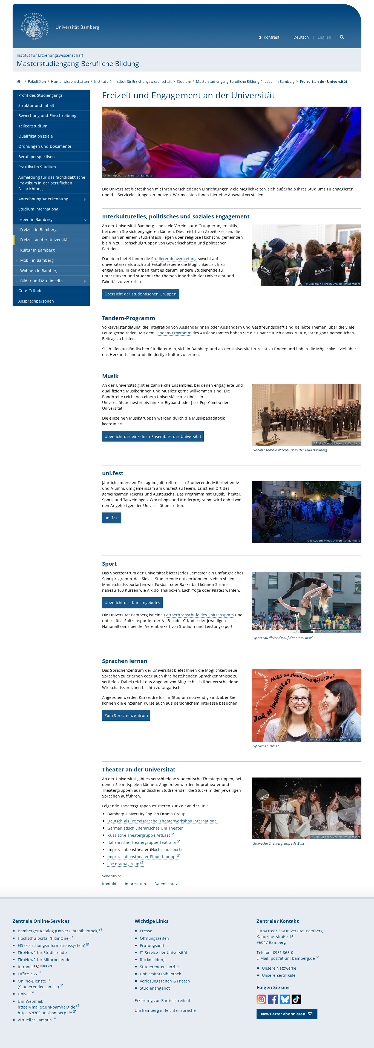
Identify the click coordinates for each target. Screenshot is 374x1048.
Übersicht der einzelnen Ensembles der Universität (153, 436)
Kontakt (109, 883)
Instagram (261, 999)
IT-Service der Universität (163, 952)
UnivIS (24, 993)
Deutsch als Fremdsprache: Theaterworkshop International (162, 821)
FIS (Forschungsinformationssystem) (51, 945)
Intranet (25, 966)
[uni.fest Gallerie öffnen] (306, 512)
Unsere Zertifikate (279, 975)
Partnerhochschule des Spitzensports (199, 614)
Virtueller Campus (34, 1020)
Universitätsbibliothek (160, 973)
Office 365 (27, 973)
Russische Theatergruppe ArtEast (138, 835)
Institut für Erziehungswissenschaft (50, 55)
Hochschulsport (165, 849)
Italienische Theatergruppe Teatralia (141, 842)
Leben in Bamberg (279, 81)
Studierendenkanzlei (159, 966)
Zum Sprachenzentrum (126, 715)
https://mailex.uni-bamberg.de (46, 1007)
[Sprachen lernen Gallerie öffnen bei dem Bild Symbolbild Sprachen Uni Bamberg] (306, 705)
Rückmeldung (153, 959)
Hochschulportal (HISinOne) (44, 938)
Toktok (296, 999)
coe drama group (123, 863)
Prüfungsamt (152, 945)
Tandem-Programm (173, 332)
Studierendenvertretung (174, 258)
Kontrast (271, 37)
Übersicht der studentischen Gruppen (141, 294)
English (324, 37)
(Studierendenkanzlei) (38, 986)
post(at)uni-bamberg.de (293, 958)
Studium (184, 81)
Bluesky (285, 999)
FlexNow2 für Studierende (42, 952)
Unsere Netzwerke (279, 968)
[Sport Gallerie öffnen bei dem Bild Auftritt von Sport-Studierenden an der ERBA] (306, 602)
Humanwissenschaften (70, 81)
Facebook (273, 999)
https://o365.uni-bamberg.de (45, 1012)
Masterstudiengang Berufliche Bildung (78, 63)
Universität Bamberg (40, 42)
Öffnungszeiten (154, 938)
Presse (146, 930)
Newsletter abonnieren (283, 1013)
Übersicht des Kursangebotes (132, 602)
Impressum (135, 883)
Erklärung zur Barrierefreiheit (162, 1000)
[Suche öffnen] (342, 36)
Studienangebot (155, 988)
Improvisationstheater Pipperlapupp (141, 856)
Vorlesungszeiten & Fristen (165, 981)
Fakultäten (37, 81)
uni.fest (112, 517)
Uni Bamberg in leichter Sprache (165, 1010)
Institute (101, 81)
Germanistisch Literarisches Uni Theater (145, 828)
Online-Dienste (32, 981)
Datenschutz (166, 883)
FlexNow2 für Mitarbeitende (44, 959)
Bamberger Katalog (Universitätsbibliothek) (58, 930)
